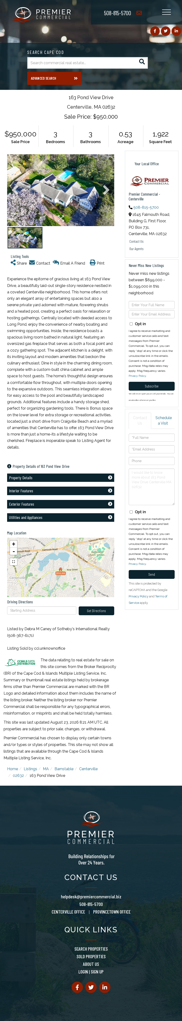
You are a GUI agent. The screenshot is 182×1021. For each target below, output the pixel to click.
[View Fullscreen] (13, 561)
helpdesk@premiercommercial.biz (91, 896)
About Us (91, 964)
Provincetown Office (112, 912)
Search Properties (91, 949)
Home (12, 769)
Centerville (88, 769)
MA (46, 769)
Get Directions (96, 610)
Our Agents (136, 248)
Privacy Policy (137, 375)
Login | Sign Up (91, 971)
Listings (30, 769)
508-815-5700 (117, 12)
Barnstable (64, 769)
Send (151, 574)
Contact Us (136, 241)
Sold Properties (91, 956)
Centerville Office (68, 912)
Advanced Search (43, 78)
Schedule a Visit (163, 421)
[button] (142, 63)
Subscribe (152, 386)
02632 (18, 775)
